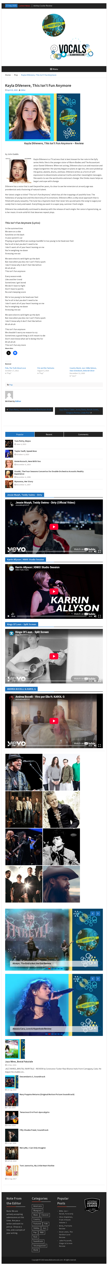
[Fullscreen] (99, 551)
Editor (23, 90)
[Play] (8, 551)
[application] (54, 526)
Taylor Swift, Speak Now (25, 451)
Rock (35, 1237)
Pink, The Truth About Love (15, 368)
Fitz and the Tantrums (45, 368)
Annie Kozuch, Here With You (27, 461)
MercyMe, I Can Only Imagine (33, 1148)
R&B (42, 1232)
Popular (19, 434)
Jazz (44, 1228)
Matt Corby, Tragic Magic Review (47, 5)
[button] (24, 772)
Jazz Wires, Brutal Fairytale (19, 1061)
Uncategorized (39, 1245)
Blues (35, 1215)
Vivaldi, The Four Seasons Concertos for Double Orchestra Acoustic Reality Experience (49, 472)
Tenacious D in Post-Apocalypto (35, 1112)
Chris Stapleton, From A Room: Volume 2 (66, 1220)
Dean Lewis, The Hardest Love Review (66, 1234)
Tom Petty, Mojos (22, 441)
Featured (37, 1223)
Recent (49, 434)
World (35, 1250)
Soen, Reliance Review (24, 963)
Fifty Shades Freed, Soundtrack (34, 1130)
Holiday (36, 1228)
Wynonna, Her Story (23, 481)
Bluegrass (37, 1210)
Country (36, 1219)
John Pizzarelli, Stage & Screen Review (65, 1243)
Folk (46, 1223)
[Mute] (95, 551)
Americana (37, 1206)
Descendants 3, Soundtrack (32, 1076)
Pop (11, 385)
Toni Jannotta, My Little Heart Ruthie (37, 1165)
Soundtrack (38, 1241)
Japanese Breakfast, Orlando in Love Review (35, 1028)
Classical (44, 1215)
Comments (83, 434)
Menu (55, 69)
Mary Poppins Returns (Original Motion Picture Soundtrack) (47, 1094)
